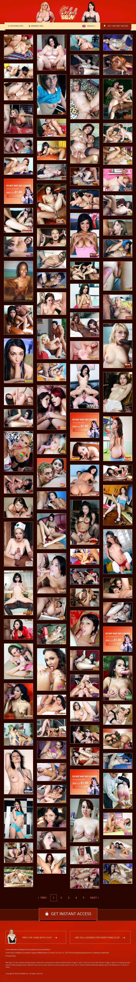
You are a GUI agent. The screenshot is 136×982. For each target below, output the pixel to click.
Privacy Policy (11, 956)
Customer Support (30, 953)
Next (93, 897)
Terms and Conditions (14, 953)
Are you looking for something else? (97, 937)
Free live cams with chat (37, 937)
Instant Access (36, 949)
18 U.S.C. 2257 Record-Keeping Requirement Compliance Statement (83, 953)
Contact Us (53, 953)
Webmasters (43, 953)
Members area (37, 26)
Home (8, 949)
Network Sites (16, 26)
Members (14, 949)
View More (46, 949)
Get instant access (118, 25)
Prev (43, 897)
